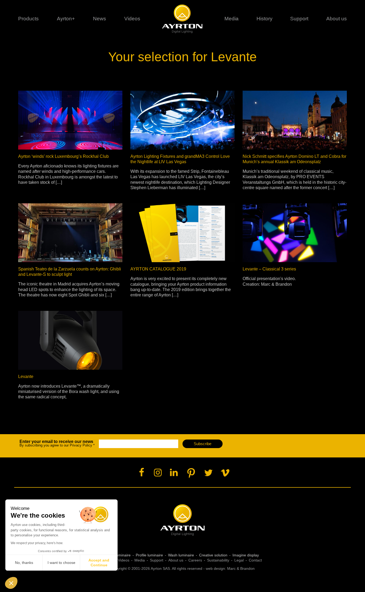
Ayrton (182, 18)
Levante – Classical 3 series (269, 269)
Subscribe (202, 443)
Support (299, 18)
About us (175, 560)
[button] (11, 582)
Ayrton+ (66, 18)
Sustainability (218, 560)
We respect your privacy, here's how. (37, 543)
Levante (25, 376)
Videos (132, 18)
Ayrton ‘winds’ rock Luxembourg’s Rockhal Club (63, 156)
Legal (239, 560)
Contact (255, 560)
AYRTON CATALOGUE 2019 (158, 269)
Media (231, 18)
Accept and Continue (98, 562)
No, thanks (24, 562)
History (265, 18)
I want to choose (61, 562)
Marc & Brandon (241, 568)
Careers (195, 560)
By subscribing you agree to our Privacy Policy (57, 443)
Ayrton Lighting (182, 520)
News (99, 18)
